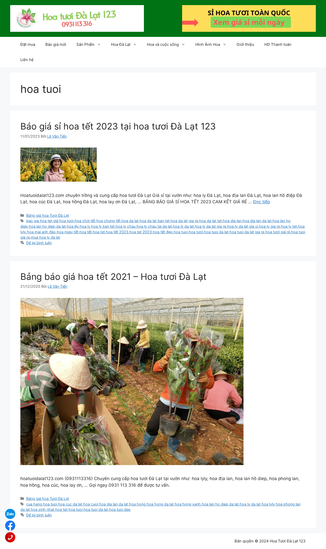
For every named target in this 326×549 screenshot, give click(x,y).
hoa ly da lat (183, 226)
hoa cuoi (90, 504)
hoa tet (99, 232)
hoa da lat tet (210, 221)
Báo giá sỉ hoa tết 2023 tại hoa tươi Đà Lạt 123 (118, 126)
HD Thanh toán (277, 44)
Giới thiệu (245, 44)
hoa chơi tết (85, 221)
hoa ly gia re (269, 226)
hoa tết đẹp (163, 232)
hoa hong (137, 504)
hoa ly (85, 226)
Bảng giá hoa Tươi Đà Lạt (47, 215)
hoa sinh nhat (42, 509)
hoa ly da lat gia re (210, 226)
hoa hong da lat (160, 504)
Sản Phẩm (85, 44)
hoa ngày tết (67, 232)
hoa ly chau (125, 226)
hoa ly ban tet (103, 226)
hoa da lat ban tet (155, 221)
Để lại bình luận (39, 243)
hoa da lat (130, 221)
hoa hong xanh (188, 504)
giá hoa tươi (63, 221)
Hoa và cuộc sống (163, 44)
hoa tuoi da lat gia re (246, 232)
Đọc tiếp (261, 201)
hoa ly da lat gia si (242, 226)
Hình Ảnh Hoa (207, 44)
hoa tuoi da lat (216, 232)
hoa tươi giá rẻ (277, 232)
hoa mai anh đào (41, 232)
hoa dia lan (232, 221)
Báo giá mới (55, 44)
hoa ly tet (289, 226)
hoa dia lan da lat (256, 221)
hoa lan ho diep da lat (47, 226)
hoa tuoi (181, 232)
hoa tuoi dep (120, 509)
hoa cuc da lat (70, 504)
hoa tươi (196, 232)
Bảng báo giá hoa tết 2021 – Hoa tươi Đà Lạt (113, 276)
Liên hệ (27, 59)
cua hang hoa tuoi (41, 504)
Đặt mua (27, 44)
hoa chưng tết (108, 221)
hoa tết (85, 232)
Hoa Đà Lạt (120, 44)
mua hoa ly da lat (45, 237)
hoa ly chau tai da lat (154, 226)
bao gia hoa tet (39, 221)
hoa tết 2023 (117, 232)
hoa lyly (268, 504)
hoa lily (73, 226)
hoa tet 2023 (140, 232)
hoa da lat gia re (184, 221)
